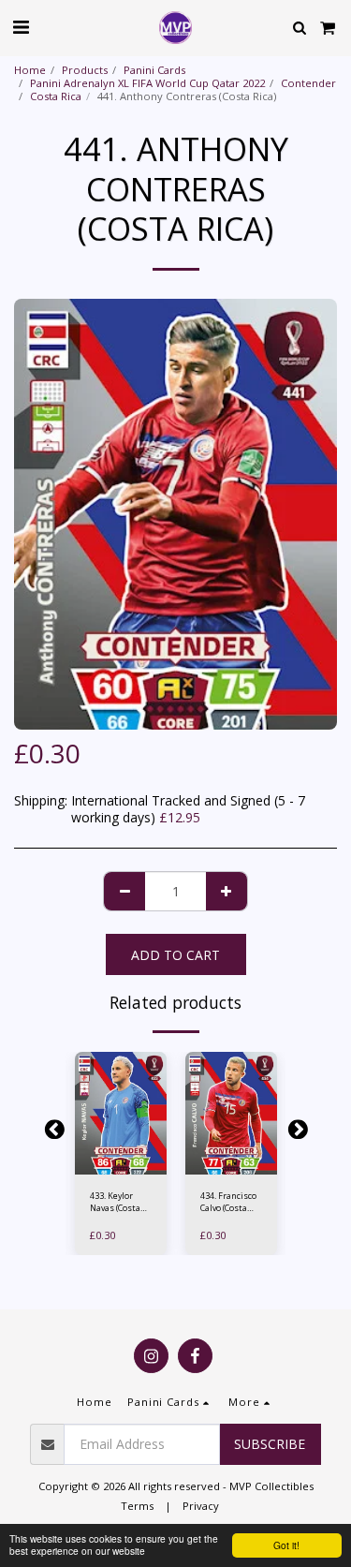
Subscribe (269, 1444)
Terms (137, 1506)
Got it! (286, 1545)
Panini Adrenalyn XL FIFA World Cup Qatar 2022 (147, 83)
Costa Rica (55, 96)
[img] (121, 1113)
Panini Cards (154, 70)
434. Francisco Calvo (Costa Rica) (228, 1202)
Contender (308, 83)
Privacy (201, 1506)
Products (85, 70)
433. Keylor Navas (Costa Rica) (115, 1202)
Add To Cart (124, 1165)
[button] (21, 26)
